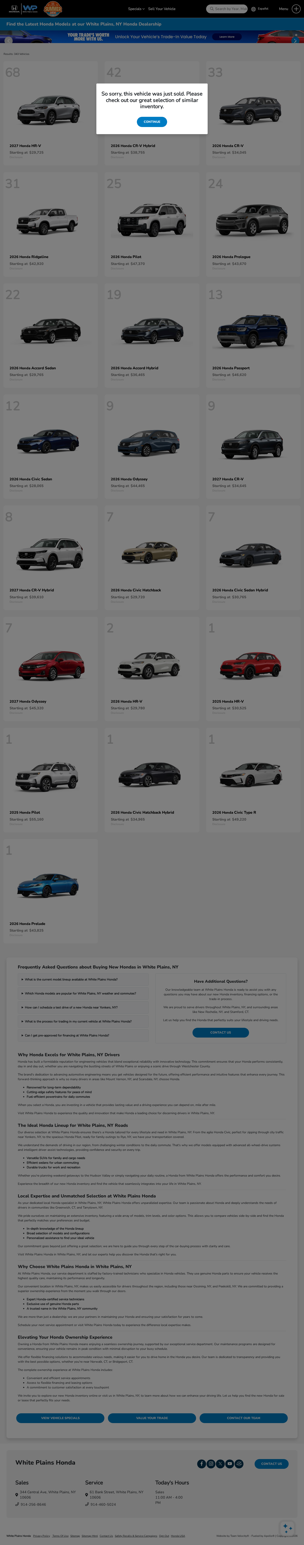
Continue (152, 122)
